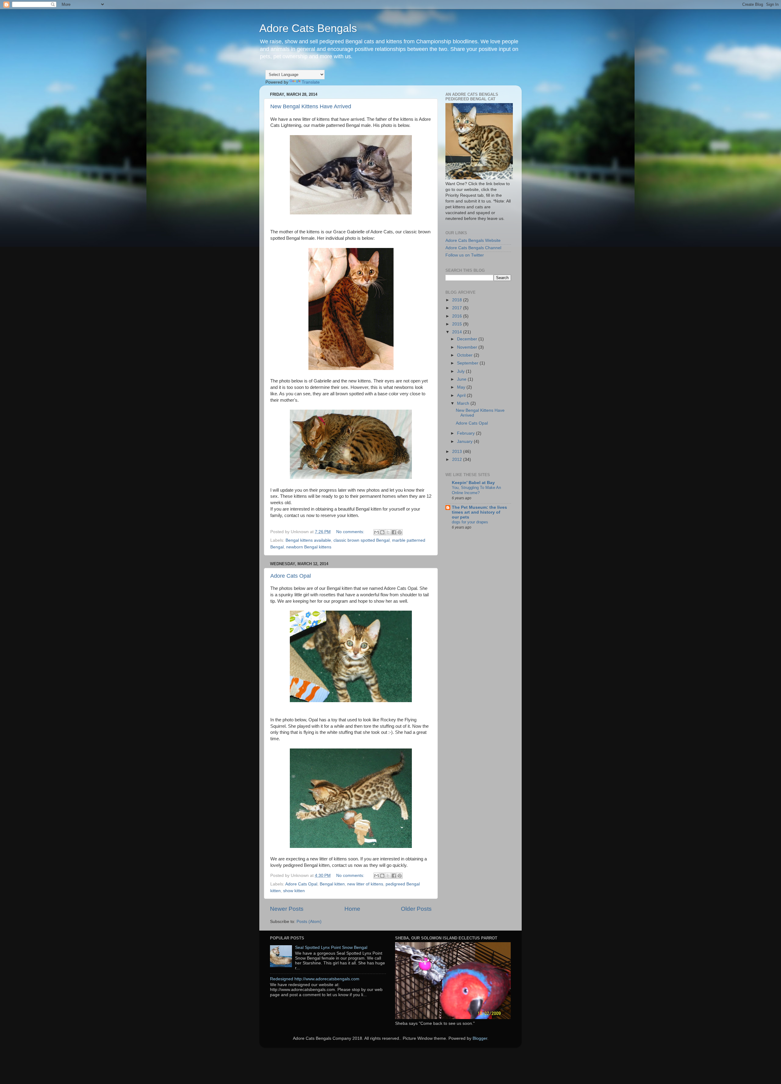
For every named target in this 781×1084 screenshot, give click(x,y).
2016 (457, 316)
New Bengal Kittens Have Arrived (310, 106)
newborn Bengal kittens (308, 547)
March (463, 403)
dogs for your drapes (470, 522)
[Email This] (376, 532)
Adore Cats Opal (290, 576)
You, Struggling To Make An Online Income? (476, 490)
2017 (457, 308)
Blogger (480, 1038)
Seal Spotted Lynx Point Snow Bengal (331, 947)
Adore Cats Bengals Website (473, 240)
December (467, 339)
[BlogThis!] (382, 532)
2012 (457, 459)
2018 (457, 300)
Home (352, 909)
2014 (457, 332)
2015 (457, 324)
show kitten (294, 890)
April (462, 395)
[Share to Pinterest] (400, 532)
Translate (311, 82)
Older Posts (416, 909)
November (467, 347)
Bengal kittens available (308, 540)
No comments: (350, 531)
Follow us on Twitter (464, 255)
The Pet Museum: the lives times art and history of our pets (479, 512)
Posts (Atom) (309, 921)
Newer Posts (287, 909)
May (461, 387)
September (468, 363)
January (465, 441)
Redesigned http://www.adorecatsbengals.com (314, 979)
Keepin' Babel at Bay (473, 482)
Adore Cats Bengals (308, 28)
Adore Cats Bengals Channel (473, 248)
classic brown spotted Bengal (361, 540)
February (466, 433)
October (465, 355)
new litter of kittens (365, 884)
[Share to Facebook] (394, 532)
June (462, 379)
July (461, 371)
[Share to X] (388, 532)
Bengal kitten (332, 884)
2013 (457, 451)
